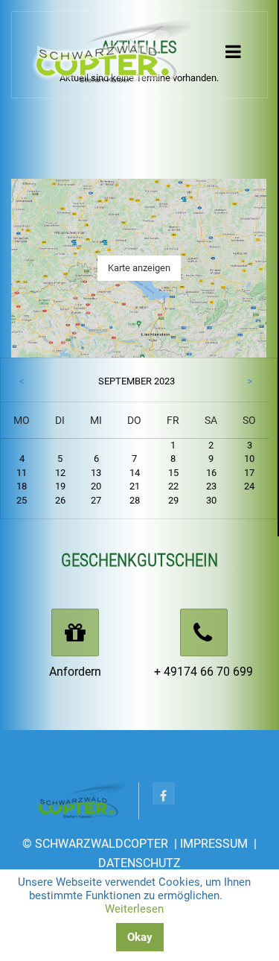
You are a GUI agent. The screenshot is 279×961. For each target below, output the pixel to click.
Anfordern (75, 672)
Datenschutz (139, 863)
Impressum (214, 844)
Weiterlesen (134, 909)
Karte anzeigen (139, 267)
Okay (140, 937)
